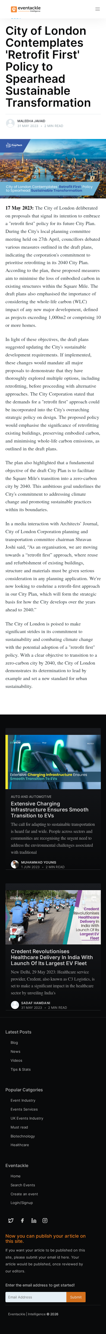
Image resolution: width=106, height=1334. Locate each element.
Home (16, 1176)
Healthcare (20, 1145)
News (15, 1051)
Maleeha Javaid (31, 121)
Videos (16, 1060)
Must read (19, 1127)
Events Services (24, 1109)
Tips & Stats (21, 1069)
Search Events (23, 1185)
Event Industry (23, 1100)
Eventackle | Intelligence (27, 1314)
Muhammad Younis (39, 862)
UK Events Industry (27, 1118)
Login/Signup (22, 1202)
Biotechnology (23, 1136)
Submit (76, 1297)
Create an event (24, 1194)
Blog (14, 1042)
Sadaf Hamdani (35, 1003)
